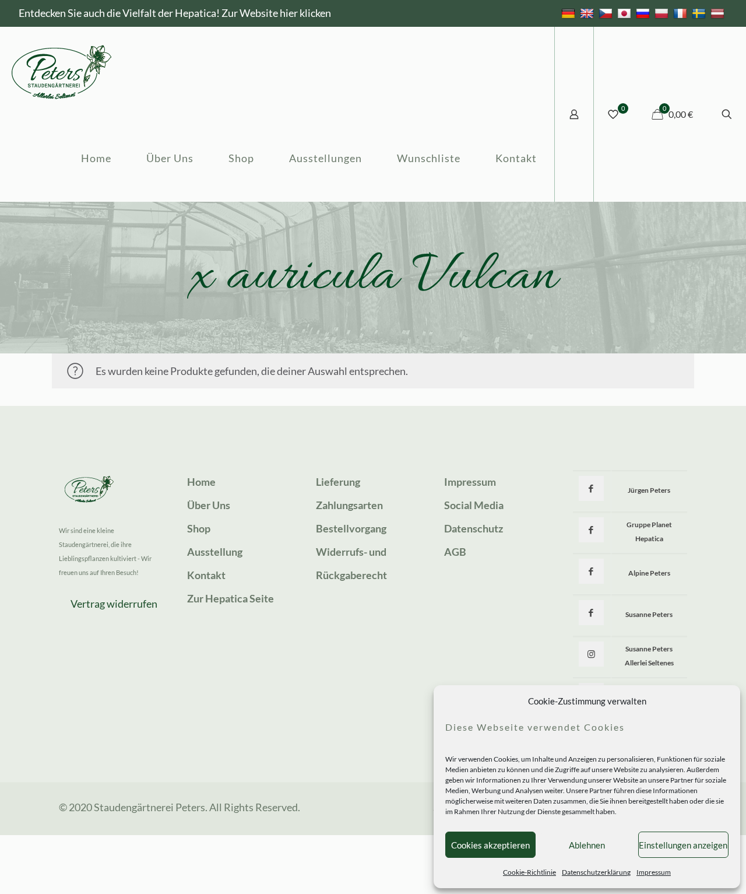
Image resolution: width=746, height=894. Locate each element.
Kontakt (206, 575)
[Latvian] (718, 13)
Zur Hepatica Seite (230, 598)
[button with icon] (591, 488)
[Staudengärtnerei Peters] (62, 70)
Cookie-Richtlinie (529, 872)
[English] (588, 13)
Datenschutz (473, 528)
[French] (681, 13)
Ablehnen (587, 845)
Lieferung (338, 481)
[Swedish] (700, 13)
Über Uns (208, 505)
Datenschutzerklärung (596, 872)
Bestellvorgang (351, 528)
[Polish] (662, 13)
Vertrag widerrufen (114, 603)
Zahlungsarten (349, 505)
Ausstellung (214, 551)
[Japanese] (625, 13)
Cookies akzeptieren (490, 845)
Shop (198, 528)
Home (201, 481)
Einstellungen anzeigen (683, 845)
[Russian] (644, 13)
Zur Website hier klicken (276, 12)
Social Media (474, 505)
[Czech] (607, 13)
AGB (455, 551)
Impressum (653, 872)
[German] (569, 13)
